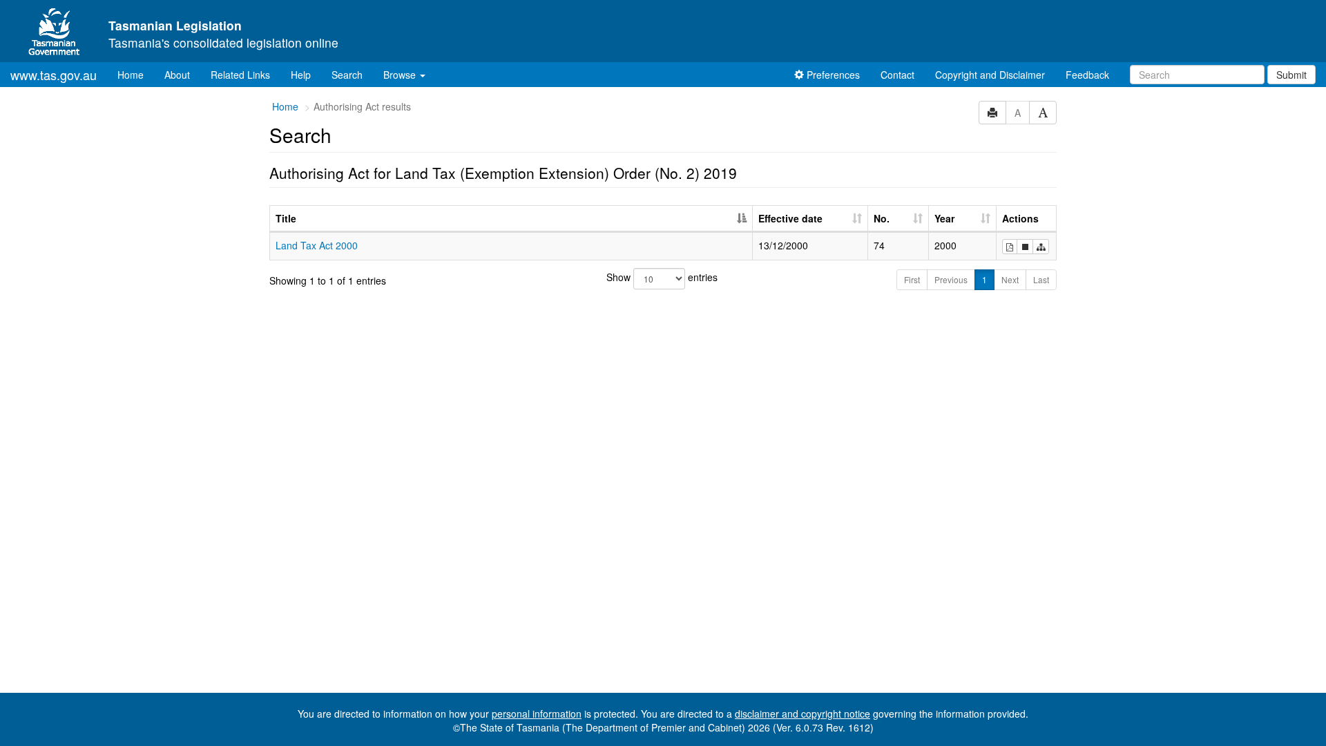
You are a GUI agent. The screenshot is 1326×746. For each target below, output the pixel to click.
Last (1041, 279)
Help (301, 75)
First (912, 279)
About (177, 75)
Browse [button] (401, 75)
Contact (897, 75)
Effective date (790, 218)
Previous (951, 279)
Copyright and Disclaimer (990, 75)
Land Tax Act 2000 (317, 245)
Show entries (662, 277)
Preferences (832, 75)
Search (347, 75)
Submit (1291, 75)
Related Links (240, 75)
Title (286, 218)
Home (135, 74)
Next (1010, 279)
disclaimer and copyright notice (802, 713)
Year (944, 218)
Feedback (1087, 75)
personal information (537, 713)
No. (882, 218)
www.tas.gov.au (53, 75)
